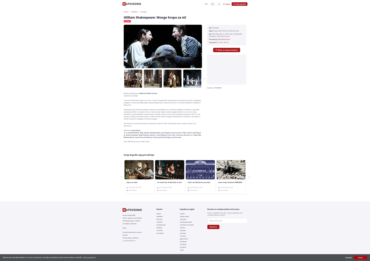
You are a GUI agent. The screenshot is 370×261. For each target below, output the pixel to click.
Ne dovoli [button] (349, 257)
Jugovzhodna (184, 239)
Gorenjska (183, 219)
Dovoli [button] (360, 257)
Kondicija (159, 228)
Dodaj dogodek (240, 4)
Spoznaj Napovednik (129, 215)
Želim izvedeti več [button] (89, 257)
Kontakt (125, 235)
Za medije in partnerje (129, 224)
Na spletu (183, 247)
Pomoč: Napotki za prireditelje (132, 218)
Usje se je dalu (131, 182)
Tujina (182, 250)
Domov (126, 12)
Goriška (182, 214)
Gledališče (134, 12)
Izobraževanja (160, 225)
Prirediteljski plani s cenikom (131, 221)
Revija (124, 228)
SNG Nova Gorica (224, 39)
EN (219, 4)
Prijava (227, 4)
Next (203, 79)
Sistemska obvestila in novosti (132, 232)
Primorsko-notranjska (187, 225)
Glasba (158, 214)
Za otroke (159, 230)
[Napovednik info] (206, 4)
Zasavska (183, 233)
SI (212, 4)
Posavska (183, 236)
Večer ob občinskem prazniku (199, 182)
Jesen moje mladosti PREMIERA (230, 182)
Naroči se (213, 227)
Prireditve (159, 222)
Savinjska (183, 230)
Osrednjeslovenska (186, 222)
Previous (122, 79)
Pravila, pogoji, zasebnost (131, 238)
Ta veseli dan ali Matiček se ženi (169, 182)
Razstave (159, 219)
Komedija (143, 12)
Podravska (183, 242)
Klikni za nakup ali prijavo (228, 50)
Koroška (182, 228)
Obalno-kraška (184, 216)
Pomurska (183, 244)
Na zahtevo (160, 233)
